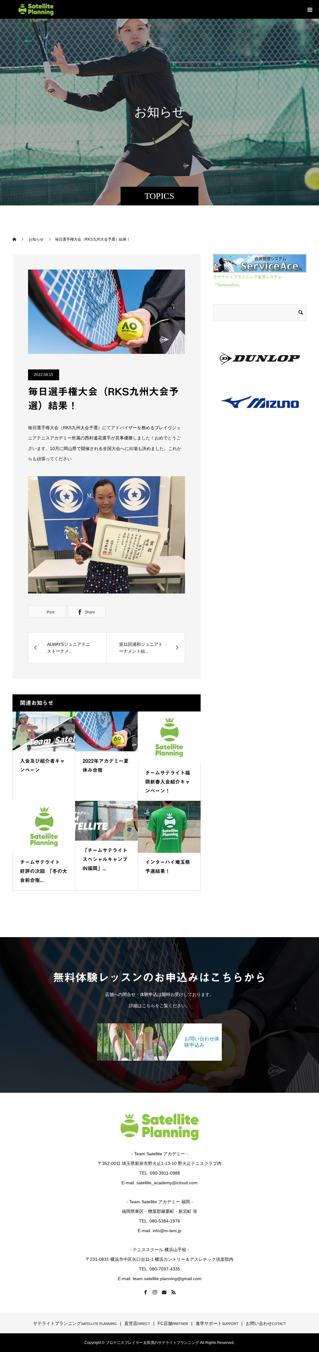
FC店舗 (173, 1323)
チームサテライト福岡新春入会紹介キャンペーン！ (167, 781)
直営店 (137, 1323)
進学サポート (217, 1323)
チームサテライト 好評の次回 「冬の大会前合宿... (43, 871)
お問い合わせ (266, 1323)
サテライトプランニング (75, 1323)
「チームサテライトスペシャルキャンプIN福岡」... (105, 859)
